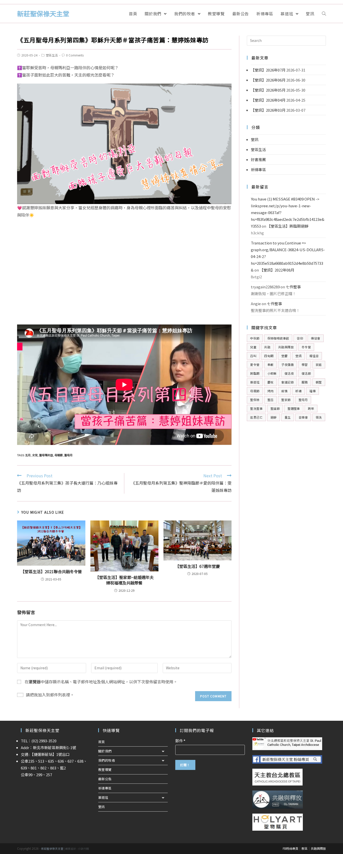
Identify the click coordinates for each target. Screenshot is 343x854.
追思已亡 (256, 417)
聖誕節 (275, 408)
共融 (267, 347)
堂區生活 (52, 55)
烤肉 (270, 391)
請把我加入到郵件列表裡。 (50, 695)
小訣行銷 (83, 848)
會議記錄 (287, 382)
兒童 (253, 347)
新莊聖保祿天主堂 (43, 13)
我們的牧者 (106, 760)
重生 (287, 417)
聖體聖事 (294, 408)
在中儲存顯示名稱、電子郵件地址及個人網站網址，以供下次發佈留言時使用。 (101, 682)
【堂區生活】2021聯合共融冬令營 (51, 571)
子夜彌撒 (287, 364)
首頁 (101, 741)
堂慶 (284, 356)
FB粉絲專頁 (290, 848)
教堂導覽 (105, 769)
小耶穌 (272, 373)
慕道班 (254, 382)
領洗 (319, 417)
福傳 (312, 391)
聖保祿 (254, 400)
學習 (305, 364)
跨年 (311, 408)
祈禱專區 (258, 169)
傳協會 (315, 338)
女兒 (35, 455)
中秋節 (254, 338)
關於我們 (105, 751)
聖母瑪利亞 (46, 455)
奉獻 (270, 364)
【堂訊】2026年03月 (268, 110)
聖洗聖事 (256, 408)
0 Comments (75, 55)
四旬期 (268, 356)
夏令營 (254, 364)
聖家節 (286, 400)
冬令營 (306, 347)
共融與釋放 (286, 347)
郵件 (180, 740)
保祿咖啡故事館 (278, 338)
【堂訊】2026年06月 (268, 80)
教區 (305, 848)
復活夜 (289, 373)
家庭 (319, 364)
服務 (305, 382)
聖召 (270, 400)
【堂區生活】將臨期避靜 (287, 226)
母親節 (58, 455)
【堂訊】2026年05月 (268, 90)
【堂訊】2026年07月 (268, 70)
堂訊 (254, 139)
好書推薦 (258, 159)
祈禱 (298, 391)
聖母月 (68, 455)
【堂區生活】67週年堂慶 (197, 566)
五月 (28, 455)
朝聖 (319, 382)
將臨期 (254, 373)
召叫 (253, 356)
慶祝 (270, 382)
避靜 (273, 417)
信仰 (300, 338)
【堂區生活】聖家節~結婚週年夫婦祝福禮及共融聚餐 (124, 580)
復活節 (306, 373)
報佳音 (314, 356)
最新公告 (105, 778)
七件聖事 (293, 286)
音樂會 (303, 417)
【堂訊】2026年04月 (268, 100)
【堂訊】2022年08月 (277, 270)
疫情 (284, 391)
